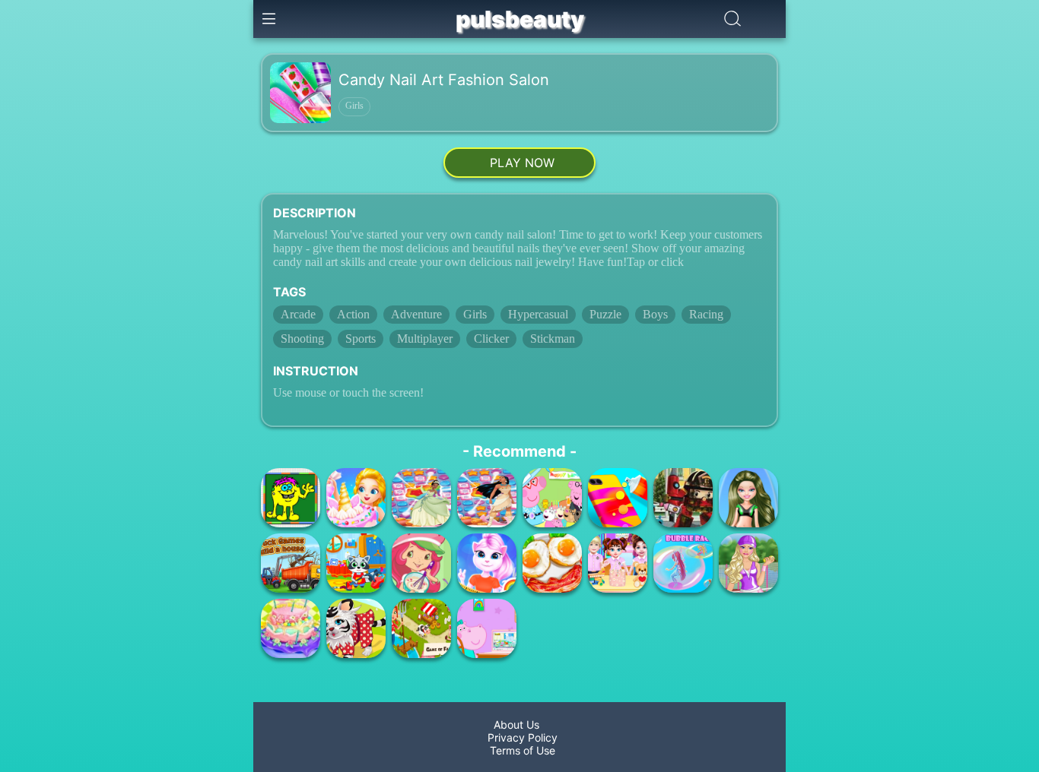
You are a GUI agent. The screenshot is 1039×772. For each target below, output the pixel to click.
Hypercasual (538, 314)
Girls (354, 105)
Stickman (552, 338)
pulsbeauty (520, 19)
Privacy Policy (519, 737)
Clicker (491, 338)
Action (353, 314)
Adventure (416, 314)
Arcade (298, 314)
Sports (360, 338)
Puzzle (605, 314)
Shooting (302, 338)
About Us (519, 724)
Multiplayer (425, 338)
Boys (655, 314)
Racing (706, 314)
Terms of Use (519, 750)
